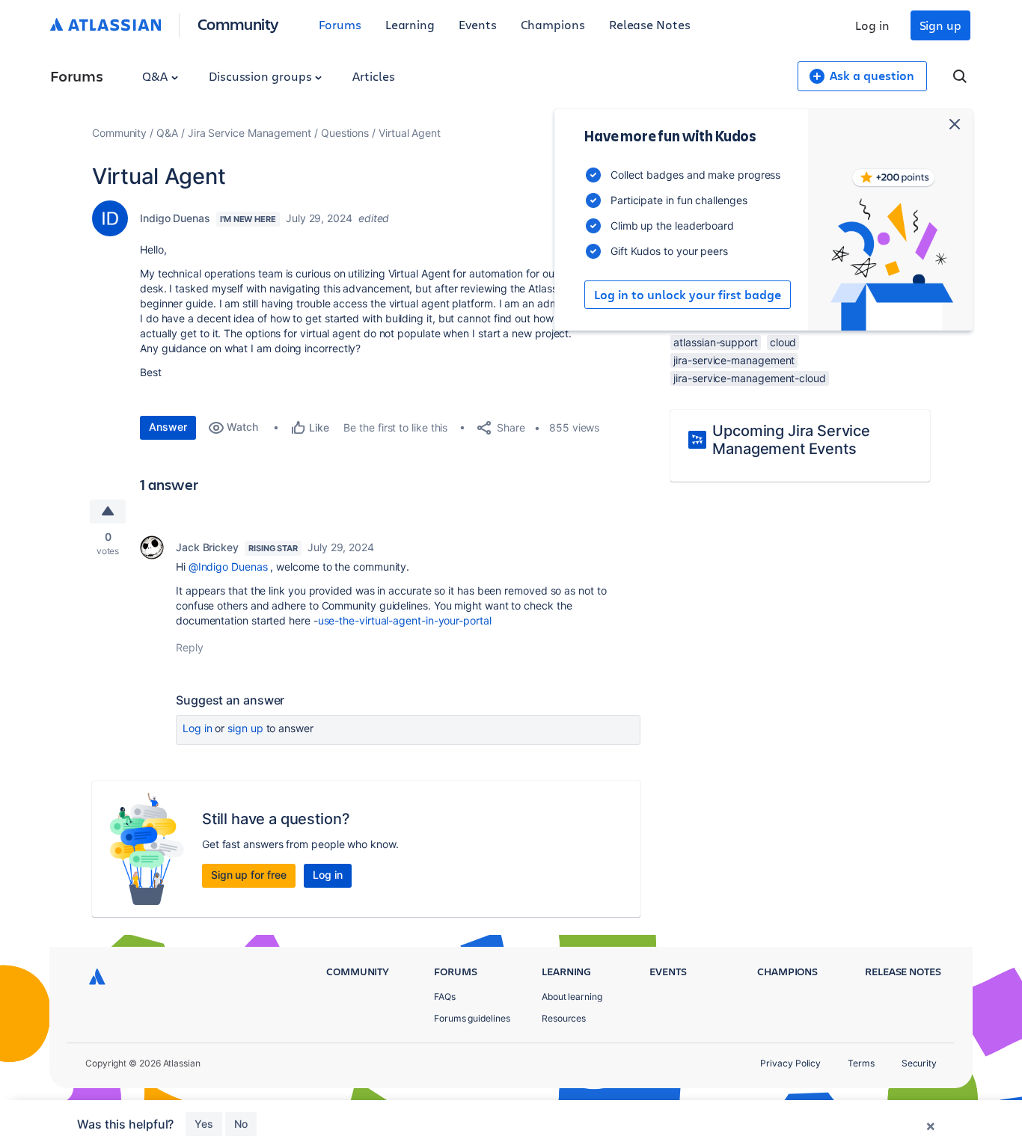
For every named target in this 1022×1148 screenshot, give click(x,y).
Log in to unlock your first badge (687, 294)
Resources (564, 1018)
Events (478, 24)
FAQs (445, 996)
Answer (168, 426)
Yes (204, 1123)
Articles (373, 76)
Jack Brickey (207, 547)
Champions (553, 24)
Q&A (156, 76)
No (241, 1123)
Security (919, 1063)
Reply (190, 647)
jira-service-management (734, 360)
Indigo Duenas (175, 218)
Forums (340, 24)
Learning (410, 24)
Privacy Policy (790, 1063)
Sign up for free (249, 874)
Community (238, 23)
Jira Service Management (249, 132)
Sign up (940, 25)
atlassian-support (715, 342)
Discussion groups (262, 76)
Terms (861, 1063)
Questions (345, 132)
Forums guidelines (472, 1018)
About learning (572, 996)
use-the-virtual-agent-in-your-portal (405, 620)
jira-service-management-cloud (749, 378)
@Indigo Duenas (228, 566)
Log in (872, 25)
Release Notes (650, 24)
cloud (783, 342)
